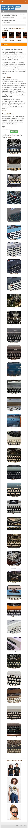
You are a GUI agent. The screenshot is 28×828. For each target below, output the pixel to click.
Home (3, 44)
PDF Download (5, 40)
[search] (14, 23)
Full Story (4, 110)
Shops (7, 30)
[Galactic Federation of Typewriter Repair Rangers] (14, 790)
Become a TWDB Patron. (8, 114)
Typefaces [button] (5, 8)
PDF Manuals (19, 28)
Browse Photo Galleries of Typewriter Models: (8, 20)
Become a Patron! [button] (14, 131)
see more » (10, 137)
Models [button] (11, 6)
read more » (8, 77)
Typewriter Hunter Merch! (14, 761)
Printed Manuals (14, 28)
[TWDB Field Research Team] (14, 812)
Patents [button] (12, 8)
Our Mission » (20, 49)
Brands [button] (4, 6)
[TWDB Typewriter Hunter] (14, 769)
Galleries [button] (17, 6)
